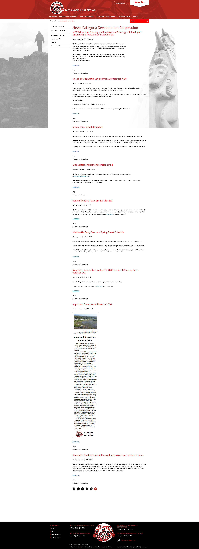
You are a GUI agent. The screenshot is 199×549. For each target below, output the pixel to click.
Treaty (135, 16)
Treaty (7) (53, 42)
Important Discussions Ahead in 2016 (92, 304)
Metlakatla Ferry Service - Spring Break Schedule (98, 232)
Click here (110, 214)
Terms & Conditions (87, 547)
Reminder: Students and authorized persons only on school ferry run (108, 455)
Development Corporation (80, 73)
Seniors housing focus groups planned (92, 200)
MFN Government (87, 16)
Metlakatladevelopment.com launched (93, 165)
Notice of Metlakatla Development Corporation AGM (100, 78)
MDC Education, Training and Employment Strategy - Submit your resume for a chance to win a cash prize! (107, 33)
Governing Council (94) (57, 35)
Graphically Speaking (140, 547)
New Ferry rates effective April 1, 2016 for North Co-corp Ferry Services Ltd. (106, 271)
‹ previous (80, 489)
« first (74, 489)
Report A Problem (107, 547)
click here (99, 286)
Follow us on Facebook (128, 540)
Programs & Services (68, 16)
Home (51, 21)
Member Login (120, 3)
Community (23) (55, 46)
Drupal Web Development (124, 547)
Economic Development (106, 16)
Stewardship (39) (56, 39)
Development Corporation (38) (58, 31)
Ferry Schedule (55, 534)
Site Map (97, 547)
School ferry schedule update (88, 127)
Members (53, 16)
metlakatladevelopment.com (81, 176)
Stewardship (124, 16)
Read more (76, 65)
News (56, 21)
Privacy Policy (75, 547)
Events (53, 531)
